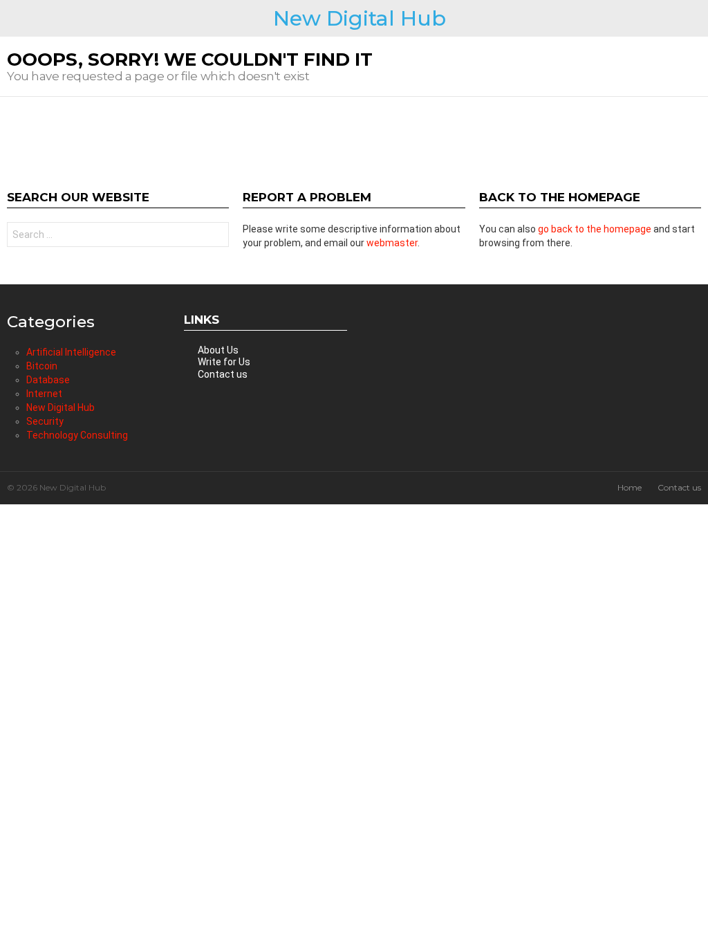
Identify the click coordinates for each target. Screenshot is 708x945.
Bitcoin (41, 365)
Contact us (223, 374)
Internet (44, 393)
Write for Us (224, 361)
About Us (218, 350)
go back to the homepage (594, 229)
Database (48, 379)
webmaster (392, 242)
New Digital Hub (359, 18)
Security (45, 421)
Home (629, 487)
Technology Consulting (77, 435)
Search (215, 236)
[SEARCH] (695, 19)
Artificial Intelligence (71, 352)
